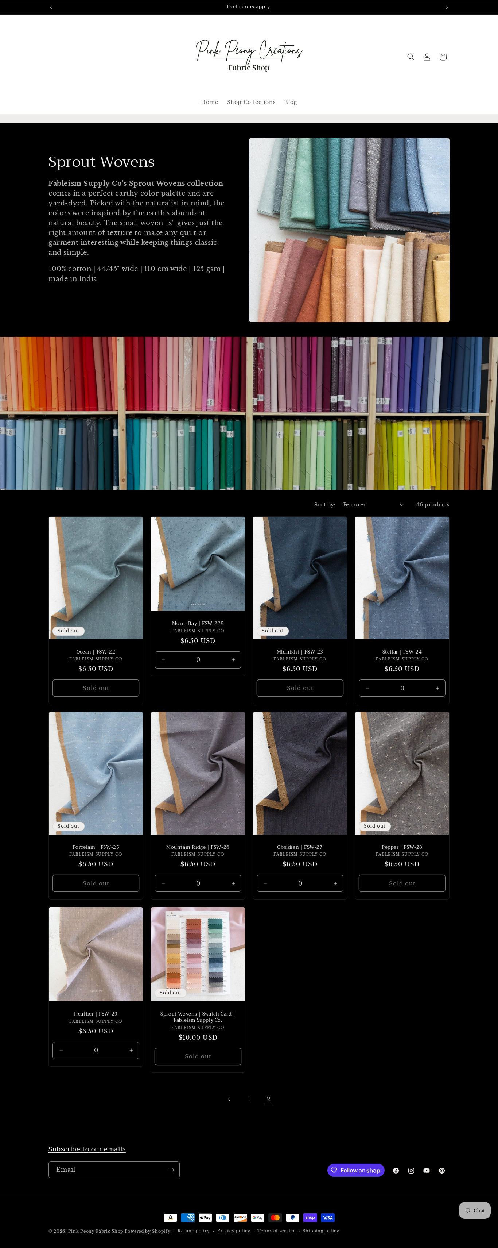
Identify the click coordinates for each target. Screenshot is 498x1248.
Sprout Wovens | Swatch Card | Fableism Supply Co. (197, 1017)
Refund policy (194, 1230)
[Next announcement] (447, 7)
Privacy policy (233, 1230)
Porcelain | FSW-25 (96, 847)
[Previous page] (229, 1099)
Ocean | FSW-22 (96, 652)
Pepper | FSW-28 (402, 847)
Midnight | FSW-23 (300, 652)
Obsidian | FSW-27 (300, 847)
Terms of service (276, 1230)
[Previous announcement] (51, 7)
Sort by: (325, 504)
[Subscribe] (171, 1169)
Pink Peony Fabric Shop (95, 1231)
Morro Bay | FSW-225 (198, 624)
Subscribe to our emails (87, 1149)
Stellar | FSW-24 (402, 652)
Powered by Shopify (148, 1231)
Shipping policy (321, 1230)
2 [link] (269, 1099)
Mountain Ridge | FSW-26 (198, 847)
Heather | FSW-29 (96, 1014)
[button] (411, 57)
